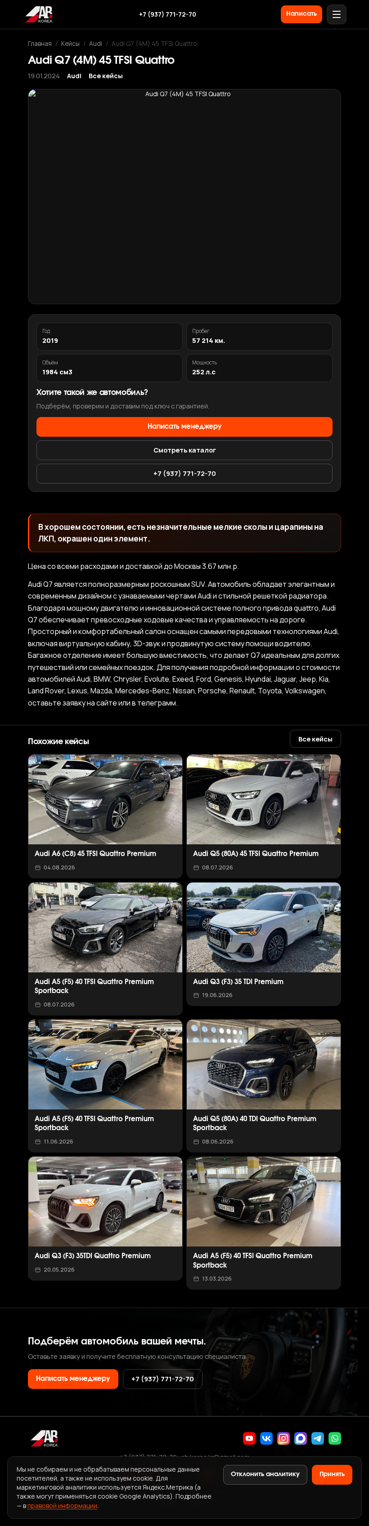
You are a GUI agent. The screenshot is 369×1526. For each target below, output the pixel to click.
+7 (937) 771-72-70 (167, 14)
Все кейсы (106, 75)
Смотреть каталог (184, 449)
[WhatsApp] (334, 1438)
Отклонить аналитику (265, 1474)
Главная (40, 43)
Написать (301, 14)
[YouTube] (249, 1438)
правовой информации (62, 1505)
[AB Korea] (38, 14)
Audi (95, 43)
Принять (332, 1474)
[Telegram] (317, 1438)
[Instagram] (283, 1438)
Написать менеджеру (185, 426)
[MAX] (300, 1438)
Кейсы (70, 43)
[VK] (266, 1438)
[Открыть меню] (336, 14)
